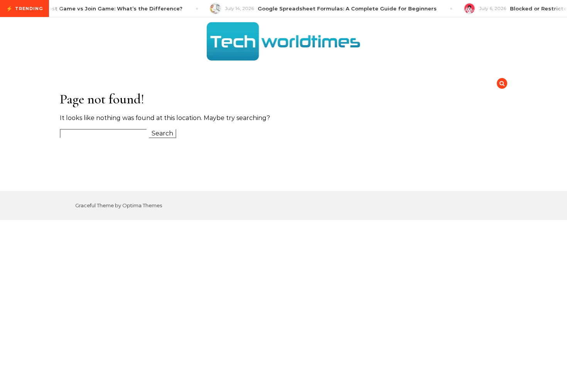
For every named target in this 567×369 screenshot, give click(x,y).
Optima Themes (142, 205)
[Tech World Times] (283, 43)
